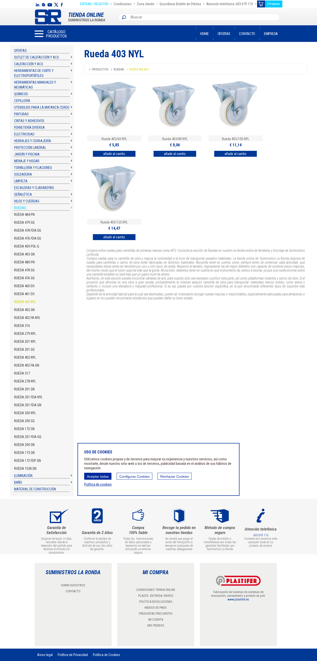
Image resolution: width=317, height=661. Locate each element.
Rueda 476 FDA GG (27, 238)
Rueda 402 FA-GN (26, 365)
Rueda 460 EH (24, 286)
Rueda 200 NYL (25, 413)
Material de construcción (35, 489)
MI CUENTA (155, 619)
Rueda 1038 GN (25, 469)
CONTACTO (73, 591)
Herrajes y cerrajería (32, 141)
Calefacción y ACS (28, 64)
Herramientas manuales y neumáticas (35, 84)
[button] (51, 33)
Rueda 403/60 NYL (114, 139)
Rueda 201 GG (24, 349)
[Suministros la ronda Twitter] (56, 4)
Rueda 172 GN (24, 429)
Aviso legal (45, 655)
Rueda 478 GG (24, 270)
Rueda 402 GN (24, 310)
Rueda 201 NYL (25, 342)
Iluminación (23, 476)
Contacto (247, 33)
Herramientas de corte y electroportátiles (33, 73)
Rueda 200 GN (24, 445)
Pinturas (21, 114)
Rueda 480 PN (24, 262)
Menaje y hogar (26, 161)
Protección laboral (30, 148)
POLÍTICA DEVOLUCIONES (155, 601)
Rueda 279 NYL (25, 334)
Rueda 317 (22, 373)
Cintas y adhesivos (29, 121)
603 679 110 (260, 535)
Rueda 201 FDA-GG (27, 437)
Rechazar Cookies (174, 476)
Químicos (21, 94)
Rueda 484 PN (24, 215)
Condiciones (123, 3)
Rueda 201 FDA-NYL (28, 397)
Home (204, 33)
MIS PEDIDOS (155, 625)
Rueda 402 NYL (25, 357)
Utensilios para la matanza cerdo (41, 107)
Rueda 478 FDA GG (27, 230)
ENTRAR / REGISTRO (94, 3)
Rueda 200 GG (24, 421)
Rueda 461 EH (24, 294)
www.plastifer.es (238, 599)
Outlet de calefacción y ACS (36, 57)
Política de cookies (98, 484)
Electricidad (24, 134)
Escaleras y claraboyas (34, 188)
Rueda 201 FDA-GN (27, 405)
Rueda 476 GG (24, 278)
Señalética (23, 194)
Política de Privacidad (73, 655)
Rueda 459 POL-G (26, 246)
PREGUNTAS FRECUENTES (156, 613)
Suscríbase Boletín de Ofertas (180, 3)
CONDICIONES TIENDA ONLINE (155, 590)
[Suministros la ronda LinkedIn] (37, 4)
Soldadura (23, 174)
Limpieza (20, 181)
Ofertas (224, 33)
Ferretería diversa (29, 127)
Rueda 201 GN (24, 389)
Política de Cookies (106, 655)
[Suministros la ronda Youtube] (49, 4)
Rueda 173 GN (24, 453)
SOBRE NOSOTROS (73, 585)
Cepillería (22, 101)
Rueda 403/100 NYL (235, 139)
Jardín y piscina (27, 154)
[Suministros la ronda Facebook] (61, 4)
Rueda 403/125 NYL (114, 222)
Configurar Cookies (134, 476)
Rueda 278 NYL (25, 381)
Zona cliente (145, 3)
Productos (100, 69)
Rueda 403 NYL (25, 302)
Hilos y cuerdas (26, 201)
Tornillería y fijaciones (33, 168)
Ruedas (20, 208)
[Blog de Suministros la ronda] (43, 4)
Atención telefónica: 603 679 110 (229, 3)
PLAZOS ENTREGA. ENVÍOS (155, 596)
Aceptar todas (98, 476)
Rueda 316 (22, 326)
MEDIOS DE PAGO (156, 607)
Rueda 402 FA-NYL (27, 318)
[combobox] (204, 17)
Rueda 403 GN (24, 254)
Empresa (271, 33)
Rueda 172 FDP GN (27, 461)
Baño (18, 482)
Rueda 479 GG (24, 222)
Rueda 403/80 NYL (175, 139)
